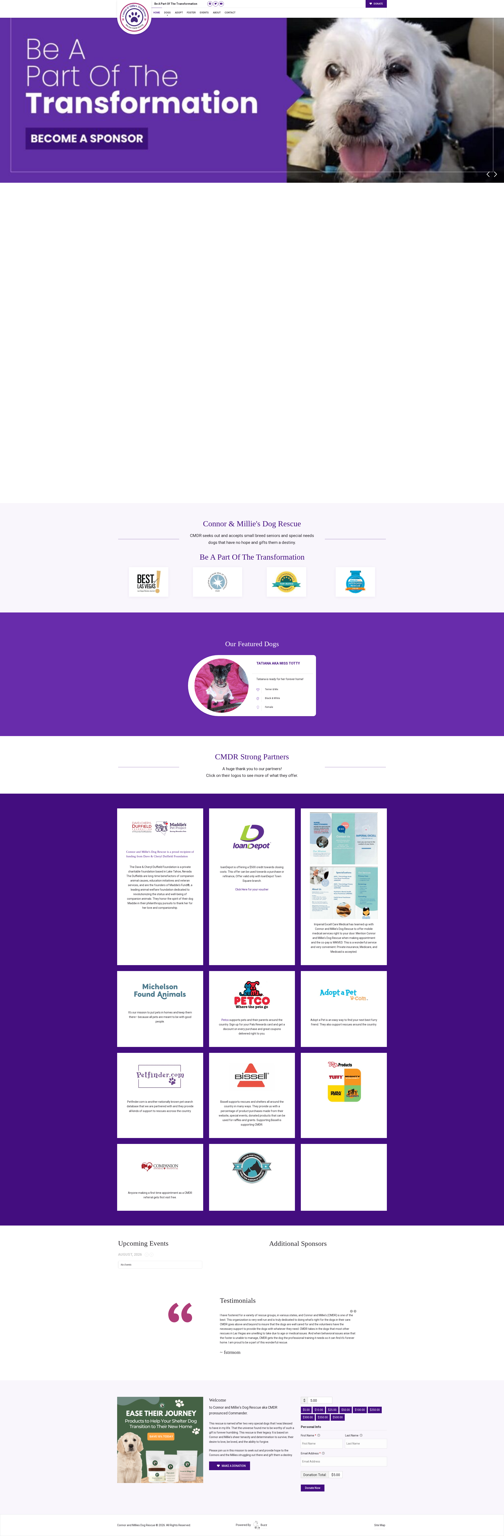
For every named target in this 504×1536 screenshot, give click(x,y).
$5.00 (306, 1400)
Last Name (352, 1426)
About (217, 12)
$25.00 (332, 1400)
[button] (351, 1311)
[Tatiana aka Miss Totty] (221, 685)
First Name (308, 1426)
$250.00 (375, 1400)
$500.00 (338, 1408)
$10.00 (319, 1400)
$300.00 (308, 1408)
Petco (225, 1020)
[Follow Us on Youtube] (221, 4)
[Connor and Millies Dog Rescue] (134, 17)
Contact (230, 12)
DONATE (378, 3)
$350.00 (323, 1408)
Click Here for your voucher (252, 889)
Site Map (379, 1516)
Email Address (311, 1444)
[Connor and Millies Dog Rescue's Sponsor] (160, 1430)
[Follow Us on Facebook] (210, 4)
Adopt (179, 12)
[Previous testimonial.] (351, 1311)
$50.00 (345, 1400)
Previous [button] (488, 174)
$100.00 (360, 1400)
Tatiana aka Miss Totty (278, 663)
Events (204, 12)
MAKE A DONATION (233, 1456)
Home (156, 12)
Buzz (263, 1515)
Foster (191, 12)
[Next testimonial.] (355, 1311)
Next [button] (495, 174)
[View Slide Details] (252, 92)
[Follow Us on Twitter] (215, 4)
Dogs (167, 12)
